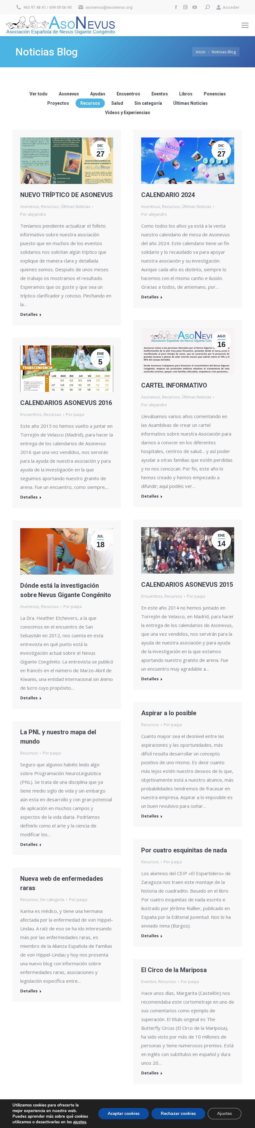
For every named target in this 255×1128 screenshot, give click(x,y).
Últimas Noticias (190, 103)
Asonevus (69, 93)
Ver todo (39, 93)
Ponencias (215, 93)
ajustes (79, 1122)
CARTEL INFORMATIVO (174, 385)
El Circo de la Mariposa (174, 970)
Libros (185, 93)
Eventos (159, 93)
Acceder (231, 7)
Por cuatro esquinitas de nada (184, 850)
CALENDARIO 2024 (168, 195)
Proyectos (58, 103)
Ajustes (224, 1113)
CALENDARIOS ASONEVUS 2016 (66, 403)
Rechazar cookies (178, 1113)
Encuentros (128, 93)
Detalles (29, 314)
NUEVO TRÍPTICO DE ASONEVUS (66, 195)
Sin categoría (148, 103)
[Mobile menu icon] (245, 25)
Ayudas (97, 93)
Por (33, 214)
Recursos (90, 103)
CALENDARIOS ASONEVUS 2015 (187, 584)
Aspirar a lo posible (168, 713)
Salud (117, 103)
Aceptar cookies (124, 1113)
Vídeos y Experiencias (127, 112)
